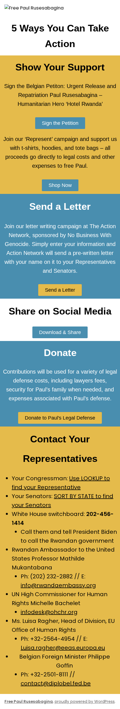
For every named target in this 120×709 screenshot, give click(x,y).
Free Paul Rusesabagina (28, 701)
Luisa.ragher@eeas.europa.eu (63, 648)
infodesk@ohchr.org (49, 612)
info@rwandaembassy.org (58, 585)
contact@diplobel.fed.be (56, 683)
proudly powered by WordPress (85, 701)
